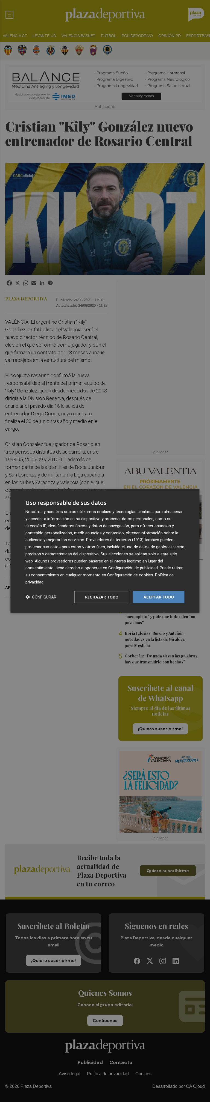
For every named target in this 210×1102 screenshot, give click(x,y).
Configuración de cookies (130, 575)
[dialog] (104, 551)
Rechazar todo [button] (102, 596)
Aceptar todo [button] (159, 596)
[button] (40, 597)
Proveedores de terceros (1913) (115, 539)
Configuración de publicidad (133, 567)
